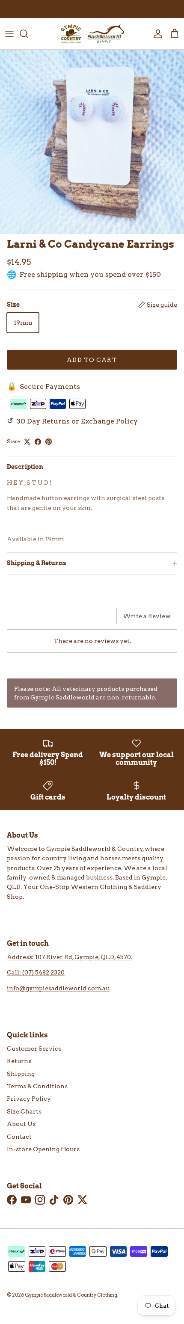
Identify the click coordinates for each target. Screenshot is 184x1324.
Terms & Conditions (37, 1086)
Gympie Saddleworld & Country (94, 848)
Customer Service (34, 1048)
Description (25, 466)
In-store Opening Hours (43, 1149)
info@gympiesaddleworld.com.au (58, 988)
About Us (21, 1123)
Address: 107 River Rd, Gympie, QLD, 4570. (69, 957)
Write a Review (147, 616)
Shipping (21, 1073)
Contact (19, 1136)
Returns (19, 1060)
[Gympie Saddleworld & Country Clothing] (92, 33)
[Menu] (9, 33)
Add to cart (92, 359)
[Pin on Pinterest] (48, 441)
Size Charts (24, 1111)
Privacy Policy (29, 1098)
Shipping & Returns (36, 563)
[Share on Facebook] (38, 441)
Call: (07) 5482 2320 (36, 972)
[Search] (28, 33)
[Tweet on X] (27, 441)
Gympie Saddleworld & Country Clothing (71, 1295)
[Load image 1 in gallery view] (92, 142)
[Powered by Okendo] (28, 619)
